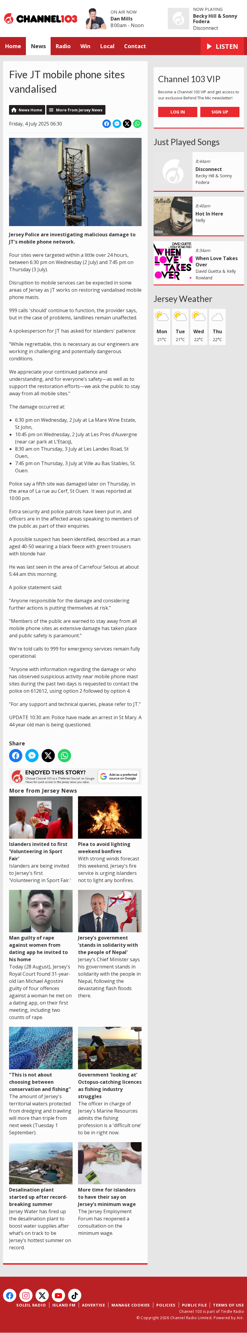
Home (13, 46)
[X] (42, 1295)
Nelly (200, 220)
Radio (63, 46)
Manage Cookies (130, 1305)
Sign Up (219, 112)
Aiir (240, 1317)
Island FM (64, 1305)
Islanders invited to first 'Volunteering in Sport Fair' (38, 851)
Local (107, 46)
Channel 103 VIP (189, 79)
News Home (30, 110)
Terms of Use (228, 1305)
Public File (194, 1305)
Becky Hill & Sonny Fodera (215, 18)
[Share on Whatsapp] (137, 124)
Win (85, 46)
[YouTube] (58, 1295)
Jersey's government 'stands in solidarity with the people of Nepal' (108, 944)
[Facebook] (9, 1295)
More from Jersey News (79, 110)
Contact (135, 46)
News (38, 46)
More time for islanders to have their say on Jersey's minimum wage (107, 1196)
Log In (177, 112)
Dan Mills (122, 18)
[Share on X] (127, 124)
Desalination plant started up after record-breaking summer (38, 1196)
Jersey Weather (183, 299)
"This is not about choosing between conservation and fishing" (40, 1081)
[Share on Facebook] (106, 124)
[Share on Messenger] (117, 124)
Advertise (93, 1305)
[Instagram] (26, 1295)
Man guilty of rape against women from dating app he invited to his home (38, 948)
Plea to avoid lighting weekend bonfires (104, 848)
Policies (165, 1305)
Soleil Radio (31, 1305)
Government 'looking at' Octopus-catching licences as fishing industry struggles (110, 1085)
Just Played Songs (187, 142)
